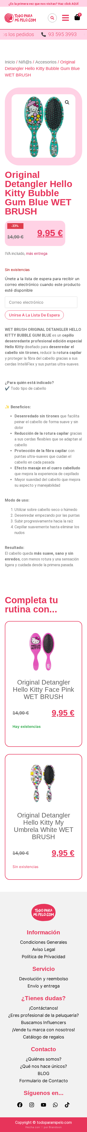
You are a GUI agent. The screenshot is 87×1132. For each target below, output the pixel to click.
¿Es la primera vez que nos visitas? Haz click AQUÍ (43, 4)
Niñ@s (25, 62)
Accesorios (46, 62)
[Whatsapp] (55, 1105)
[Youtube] (43, 1105)
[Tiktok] (67, 1105)
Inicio (10, 62)
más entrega (36, 253)
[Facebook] (19, 1105)
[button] (67, 102)
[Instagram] (31, 1105)
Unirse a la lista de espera (34, 315)
